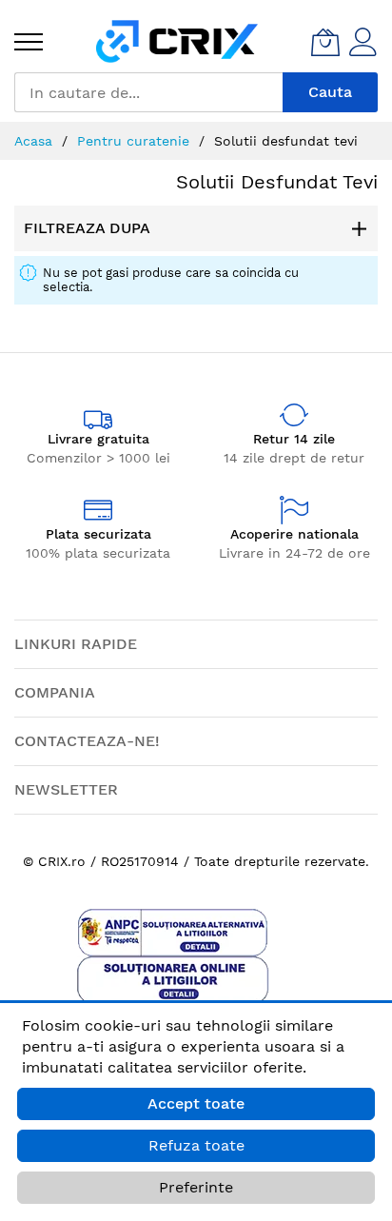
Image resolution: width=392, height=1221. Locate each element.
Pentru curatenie (135, 140)
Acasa (35, 140)
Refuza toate (196, 1145)
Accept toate (196, 1103)
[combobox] (148, 92)
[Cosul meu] (325, 42)
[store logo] (177, 41)
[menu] (28, 42)
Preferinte (196, 1187)
